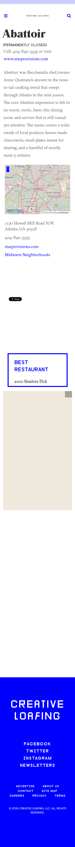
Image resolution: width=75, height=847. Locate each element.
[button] (68, 394)
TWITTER (37, 751)
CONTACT (26, 791)
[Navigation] (4, 16)
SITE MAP (49, 791)
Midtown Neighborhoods (27, 254)
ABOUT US (51, 786)
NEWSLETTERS (37, 765)
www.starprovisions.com (26, 58)
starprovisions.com (22, 246)
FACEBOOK (37, 744)
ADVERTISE (25, 786)
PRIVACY (39, 795)
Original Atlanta (37, 16)
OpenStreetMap (51, 212)
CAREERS (17, 795)
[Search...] (69, 16)
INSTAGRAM (37, 758)
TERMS (60, 795)
